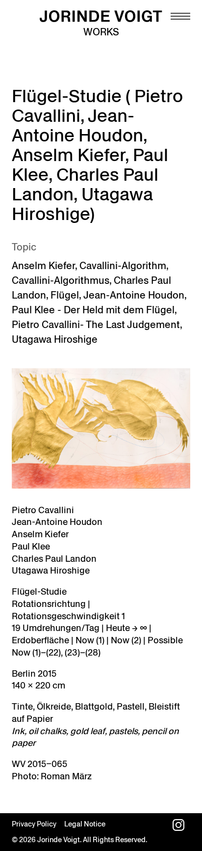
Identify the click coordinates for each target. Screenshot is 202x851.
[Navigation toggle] (180, 16)
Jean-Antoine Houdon (133, 295)
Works (101, 32)
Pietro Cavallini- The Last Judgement (96, 324)
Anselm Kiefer (43, 266)
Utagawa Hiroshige (55, 339)
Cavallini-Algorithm (122, 266)
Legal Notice (84, 824)
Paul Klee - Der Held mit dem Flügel (93, 310)
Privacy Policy (34, 824)
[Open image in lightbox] (101, 428)
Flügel (64, 295)
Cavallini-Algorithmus (60, 280)
